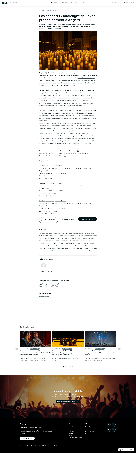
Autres (87, 433)
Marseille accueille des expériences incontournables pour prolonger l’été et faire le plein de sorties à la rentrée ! (67, 352)
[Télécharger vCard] (64, 264)
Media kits (74, 3)
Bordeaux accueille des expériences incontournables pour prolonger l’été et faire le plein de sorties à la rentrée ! (35, 352)
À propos (65, 3)
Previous (16, 349)
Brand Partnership (90, 431)
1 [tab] (63, 366)
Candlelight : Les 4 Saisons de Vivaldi (51, 166)
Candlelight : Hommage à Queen (50, 183)
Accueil (71, 427)
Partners (87, 429)
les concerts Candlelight (71, 75)
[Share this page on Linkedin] (52, 285)
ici (78, 151)
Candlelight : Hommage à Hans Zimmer (52, 201)
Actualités (54, 3)
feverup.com (128, 3)
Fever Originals (44, 296)
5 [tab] (72, 366)
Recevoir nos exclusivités (75, 437)
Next (119, 349)
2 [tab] (65, 366)
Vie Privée (44, 445)
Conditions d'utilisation (52, 445)
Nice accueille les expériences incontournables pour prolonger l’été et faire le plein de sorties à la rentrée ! (100, 352)
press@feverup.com (46, 271)
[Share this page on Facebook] (57, 285)
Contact (82, 3)
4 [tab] (70, 366)
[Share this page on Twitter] (46, 285)
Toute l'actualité (73, 429)
